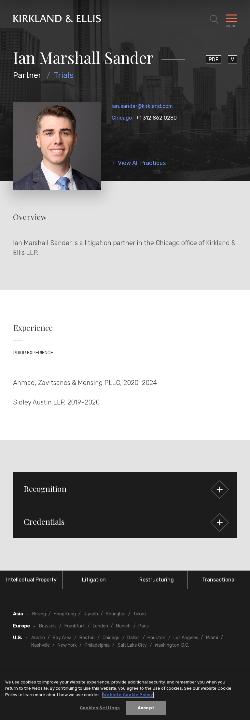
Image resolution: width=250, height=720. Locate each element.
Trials (64, 75)
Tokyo (139, 614)
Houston (156, 637)
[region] (125, 696)
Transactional (219, 580)
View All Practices (142, 163)
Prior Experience (33, 353)
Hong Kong (65, 614)
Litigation (94, 580)
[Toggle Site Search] (214, 19)
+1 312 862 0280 (156, 118)
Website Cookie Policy (128, 694)
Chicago (122, 118)
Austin (38, 637)
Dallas (133, 637)
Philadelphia (97, 645)
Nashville (40, 645)
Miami (212, 637)
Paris (143, 626)
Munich (123, 626)
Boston (87, 637)
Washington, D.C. (172, 645)
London (100, 626)
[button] (125, 488)
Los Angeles (186, 637)
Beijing (39, 614)
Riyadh (91, 614)
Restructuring (156, 580)
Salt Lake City (132, 645)
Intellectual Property (31, 580)
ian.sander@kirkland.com (142, 106)
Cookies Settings (100, 707)
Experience (33, 328)
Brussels (48, 626)
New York (67, 645)
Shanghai (115, 614)
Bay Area (62, 637)
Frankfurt (74, 626)
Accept (146, 707)
